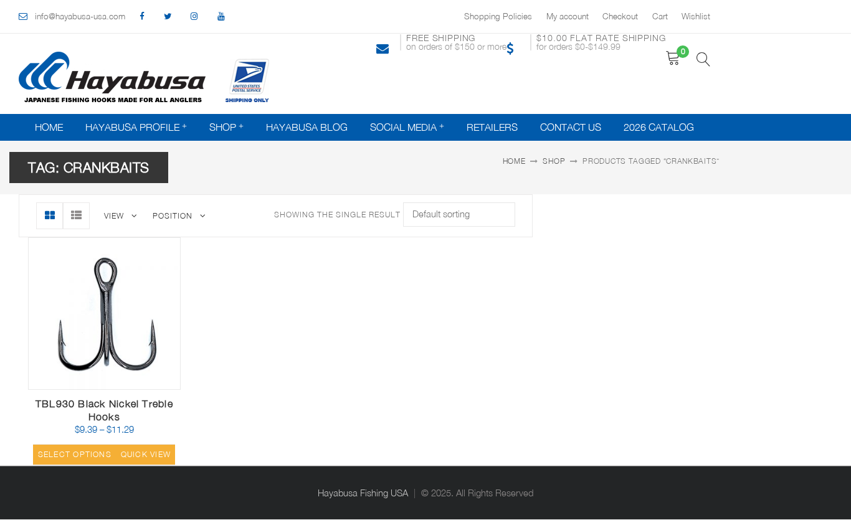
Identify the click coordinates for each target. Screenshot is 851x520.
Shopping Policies (498, 16)
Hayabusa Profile (132, 127)
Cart (660, 16)
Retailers (492, 127)
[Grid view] (49, 215)
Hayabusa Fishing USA (363, 493)
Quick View (144, 384)
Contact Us (570, 127)
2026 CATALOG (659, 127)
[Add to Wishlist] (114, 381)
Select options (75, 454)
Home (49, 127)
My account (567, 16)
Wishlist (696, 16)
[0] (673, 58)
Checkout (620, 16)
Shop (222, 127)
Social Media (403, 127)
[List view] (76, 215)
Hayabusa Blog (307, 127)
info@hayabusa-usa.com (80, 16)
